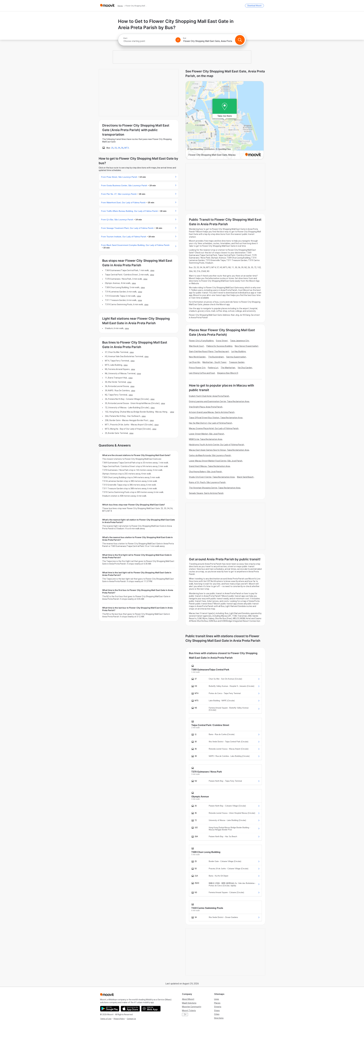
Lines (216, 999)
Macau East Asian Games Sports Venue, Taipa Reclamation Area (219, 450)
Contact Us (131, 1019)
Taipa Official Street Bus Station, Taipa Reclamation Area (215, 418)
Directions (219, 1018)
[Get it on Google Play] (109, 1009)
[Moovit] (107, 5)
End (184, 38)
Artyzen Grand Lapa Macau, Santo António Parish (211, 412)
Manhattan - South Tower (214, 362)
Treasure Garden (237, 362)
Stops (217, 1010)
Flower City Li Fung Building (201, 341)
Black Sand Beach (245, 477)
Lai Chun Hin (194, 362)
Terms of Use (105, 1019)
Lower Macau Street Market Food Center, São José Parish (215, 461)
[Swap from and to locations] (178, 39)
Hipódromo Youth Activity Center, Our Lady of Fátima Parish (216, 444)
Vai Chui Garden (245, 368)
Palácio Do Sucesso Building (219, 346)
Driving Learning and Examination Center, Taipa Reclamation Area (219, 401)
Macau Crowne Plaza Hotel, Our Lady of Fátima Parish (213, 428)
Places (217, 1003)
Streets (217, 1007)
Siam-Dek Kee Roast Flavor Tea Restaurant (209, 351)
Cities (216, 1014)
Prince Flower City (197, 368)
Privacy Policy (119, 1019)
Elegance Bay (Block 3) (227, 373)
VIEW (152, 270)
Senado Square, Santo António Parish (206, 493)
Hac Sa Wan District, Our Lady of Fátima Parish (210, 423)
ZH (185, 1014)
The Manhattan (228, 368)
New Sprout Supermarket (246, 346)
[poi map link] (224, 120)
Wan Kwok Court (196, 346)
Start (125, 38)
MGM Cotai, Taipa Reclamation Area (205, 439)
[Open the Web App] (151, 1009)
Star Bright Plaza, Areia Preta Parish (205, 407)
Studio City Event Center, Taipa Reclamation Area (212, 477)
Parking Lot (213, 368)
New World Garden (197, 357)
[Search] (240, 40)
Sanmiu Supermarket (236, 357)
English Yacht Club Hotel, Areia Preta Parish (209, 396)
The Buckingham (216, 357)
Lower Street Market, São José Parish (206, 434)
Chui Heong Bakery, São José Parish (205, 471)
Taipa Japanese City (239, 341)
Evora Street (222, 341)
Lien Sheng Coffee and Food (202, 373)
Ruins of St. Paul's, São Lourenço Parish (207, 482)
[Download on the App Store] (130, 1009)
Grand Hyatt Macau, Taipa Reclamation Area (209, 466)
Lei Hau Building (238, 351)
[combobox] (148, 41)
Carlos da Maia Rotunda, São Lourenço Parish (210, 455)
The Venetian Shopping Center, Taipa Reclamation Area (214, 488)
